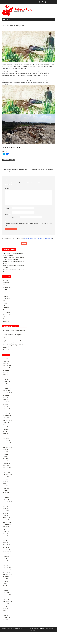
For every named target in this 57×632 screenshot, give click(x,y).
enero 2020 (6, 520)
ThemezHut (32, 630)
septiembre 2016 (7, 601)
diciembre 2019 (7, 522)
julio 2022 (5, 452)
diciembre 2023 (7, 413)
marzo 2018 (6, 560)
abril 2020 (5, 513)
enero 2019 (6, 547)
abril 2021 (5, 486)
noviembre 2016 (7, 597)
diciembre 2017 (7, 567)
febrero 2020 (6, 517)
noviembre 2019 (7, 524)
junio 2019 (5, 536)
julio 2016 (5, 606)
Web (13, 217)
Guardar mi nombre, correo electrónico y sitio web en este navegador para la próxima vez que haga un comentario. (28, 224)
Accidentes (6, 282)
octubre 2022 (6, 445)
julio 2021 (5, 479)
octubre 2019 (6, 526)
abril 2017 (5, 585)
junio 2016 (5, 608)
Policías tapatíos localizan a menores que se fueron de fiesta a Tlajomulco (13, 345)
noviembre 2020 (7, 497)
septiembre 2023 (7, 420)
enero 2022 (6, 465)
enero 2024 (6, 411)
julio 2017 (5, 579)
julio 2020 (5, 506)
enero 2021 (6, 492)
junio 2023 (5, 427)
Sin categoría (6, 314)
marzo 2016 (6, 615)
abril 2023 (5, 431)
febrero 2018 (6, 563)
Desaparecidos (7, 287)
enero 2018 (6, 565)
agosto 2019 (6, 531)
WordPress (41, 628)
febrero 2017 (6, 590)
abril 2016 (5, 613)
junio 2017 (5, 581)
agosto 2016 (6, 604)
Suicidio (5, 316)
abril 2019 (5, 540)
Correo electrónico (8, 213)
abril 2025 (5, 377)
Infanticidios (6, 298)
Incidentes (6, 296)
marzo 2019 (6, 542)
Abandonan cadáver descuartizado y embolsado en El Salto (13, 335)
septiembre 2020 (7, 501)
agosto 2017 (6, 576)
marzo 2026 (6, 361)
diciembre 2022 (7, 440)
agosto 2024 (6, 395)
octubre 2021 (6, 472)
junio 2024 (5, 399)
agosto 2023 (6, 422)
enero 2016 (6, 619)
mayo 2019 (6, 538)
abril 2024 (5, 404)
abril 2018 (5, 558)
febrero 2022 (6, 463)
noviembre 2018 (7, 551)
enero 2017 (6, 592)
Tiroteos (5, 319)
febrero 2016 (6, 617)
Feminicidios (6, 291)
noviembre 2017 (7, 570)
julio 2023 (5, 424)
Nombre (7, 208)
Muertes (13, 159)
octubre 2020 (6, 499)
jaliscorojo (13, 28)
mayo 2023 (6, 429)
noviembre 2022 (7, 442)
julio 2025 (5, 372)
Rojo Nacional (6, 312)
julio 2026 (5, 358)
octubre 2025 (6, 368)
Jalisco (5, 300)
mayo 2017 (6, 583)
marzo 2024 (6, 406)
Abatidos (5, 280)
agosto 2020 (6, 504)
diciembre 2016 (7, 594)
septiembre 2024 (7, 393)
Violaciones (6, 321)
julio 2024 (5, 397)
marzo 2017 (6, 588)
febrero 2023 (6, 436)
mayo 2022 (6, 456)
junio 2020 (5, 508)
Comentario (8, 188)
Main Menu (7, 19)
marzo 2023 (6, 433)
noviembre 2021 (7, 470)
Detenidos (5, 289)
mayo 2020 (6, 510)
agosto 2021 (6, 477)
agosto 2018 (6, 554)
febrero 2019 (6, 545)
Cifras (4, 285)
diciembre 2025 (7, 365)
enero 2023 (6, 438)
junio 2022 (5, 454)
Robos (4, 310)
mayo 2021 (6, 483)
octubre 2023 (6, 417)
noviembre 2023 (7, 415)
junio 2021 (5, 481)
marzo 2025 (6, 379)
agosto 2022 (6, 449)
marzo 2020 (6, 515)
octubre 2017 (6, 572)
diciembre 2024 (7, 386)
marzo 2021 (6, 488)
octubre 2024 (6, 390)
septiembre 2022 (7, 447)
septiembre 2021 (7, 474)
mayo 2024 (6, 402)
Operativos (6, 307)
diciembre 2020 (7, 495)
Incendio (5, 294)
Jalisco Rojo (23, 9)
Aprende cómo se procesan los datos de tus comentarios (38, 238)
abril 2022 (5, 458)
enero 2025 (6, 384)
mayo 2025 (6, 374)
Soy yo (4, 340)
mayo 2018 (6, 556)
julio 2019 (5, 533)
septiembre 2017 (7, 574)
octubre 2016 (6, 599)
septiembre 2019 (7, 529)
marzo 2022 (6, 461)
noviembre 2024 (7, 388)
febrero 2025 (6, 381)
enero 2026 (6, 363)
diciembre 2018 (7, 549)
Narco (4, 305)
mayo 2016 (6, 610)
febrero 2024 (6, 408)
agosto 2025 (6, 370)
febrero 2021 (6, 490)
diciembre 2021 (7, 467)
